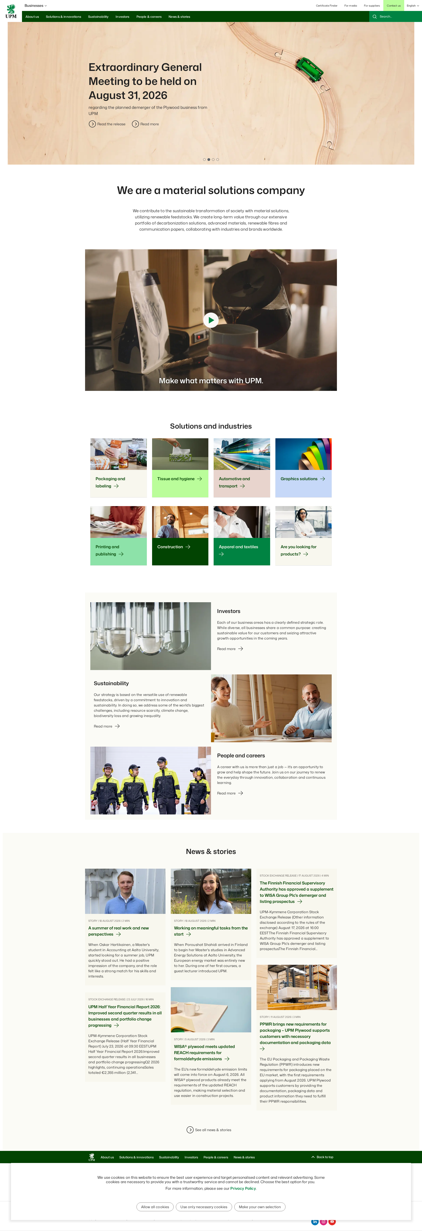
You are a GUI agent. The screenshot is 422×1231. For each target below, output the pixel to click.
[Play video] (211, 320)
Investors (191, 1157)
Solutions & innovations (136, 1157)
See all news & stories (213, 1129)
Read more (149, 124)
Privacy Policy (243, 1188)
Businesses (34, 5)
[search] (395, 16)
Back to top (325, 1157)
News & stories (244, 1157)
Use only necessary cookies (203, 1206)
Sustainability (169, 1157)
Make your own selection (260, 1206)
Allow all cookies (155, 1206)
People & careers (216, 1157)
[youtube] (332, 1221)
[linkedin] (315, 1221)
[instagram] (323, 1221)
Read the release (111, 124)
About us (107, 1157)
